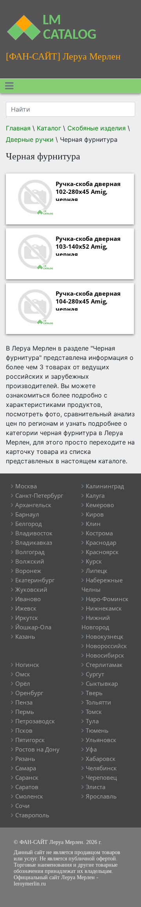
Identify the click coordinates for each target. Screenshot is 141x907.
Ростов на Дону (37, 749)
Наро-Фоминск (107, 599)
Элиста (95, 787)
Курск (94, 561)
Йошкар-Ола (33, 627)
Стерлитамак (104, 665)
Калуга (95, 495)
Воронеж (28, 571)
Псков (24, 730)
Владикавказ (33, 542)
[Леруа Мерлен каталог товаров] (17, 23)
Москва (26, 486)
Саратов (26, 787)
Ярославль (101, 796)
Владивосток (33, 533)
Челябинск (101, 768)
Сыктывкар (102, 683)
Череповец (101, 777)
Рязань (25, 758)
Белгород (28, 524)
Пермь (24, 711)
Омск (22, 674)
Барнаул (27, 514)
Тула (92, 721)
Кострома (99, 533)
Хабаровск (101, 758)
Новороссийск (106, 646)
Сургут (95, 674)
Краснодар (101, 542)
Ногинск (27, 665)
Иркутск (26, 618)
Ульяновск (101, 740)
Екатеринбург (34, 580)
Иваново (28, 599)
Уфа (91, 749)
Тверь (94, 693)
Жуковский (31, 589)
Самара (25, 768)
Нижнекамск (104, 608)
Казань (25, 636)
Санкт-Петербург (39, 495)
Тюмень (97, 730)
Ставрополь (32, 815)
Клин (93, 524)
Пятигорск (30, 740)
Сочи (22, 805)
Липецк (96, 571)
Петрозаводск (35, 721)
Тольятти (98, 702)
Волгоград (30, 552)
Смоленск (29, 796)
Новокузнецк (104, 636)
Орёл (22, 683)
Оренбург (29, 693)
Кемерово (100, 505)
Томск (94, 711)
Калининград (105, 486)
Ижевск (25, 608)
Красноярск (102, 552)
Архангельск (33, 505)
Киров (95, 514)
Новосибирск (105, 655)
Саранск (26, 777)
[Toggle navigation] (9, 86)
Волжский (29, 561)
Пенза (24, 702)
